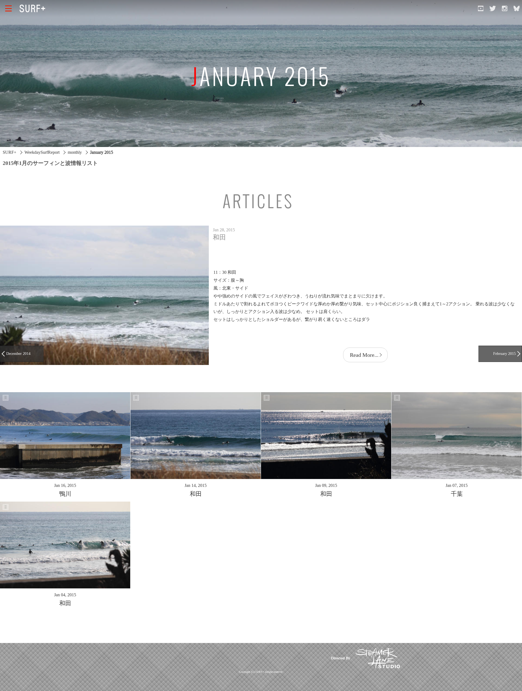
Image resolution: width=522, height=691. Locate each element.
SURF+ (9, 152)
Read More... (364, 355)
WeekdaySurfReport (42, 152)
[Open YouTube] (480, 8)
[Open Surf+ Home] (34, 8)
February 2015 (504, 353)
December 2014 (18, 353)
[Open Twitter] (492, 8)
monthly (75, 152)
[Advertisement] (221, 658)
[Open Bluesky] (516, 8)
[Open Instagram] (504, 8)
